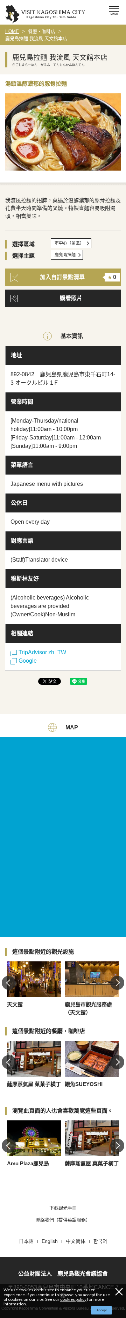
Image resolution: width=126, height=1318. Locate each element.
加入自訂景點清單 (78, 277)
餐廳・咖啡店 (41, 31)
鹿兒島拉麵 (65, 254)
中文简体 (75, 1241)
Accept (102, 1310)
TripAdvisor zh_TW (42, 652)
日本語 (26, 1241)
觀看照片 (71, 298)
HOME (12, 31)
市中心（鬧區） (69, 243)
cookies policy (73, 1299)
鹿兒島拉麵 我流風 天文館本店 (36, 38)
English (50, 1241)
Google (28, 661)
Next (117, 983)
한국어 (100, 1241)
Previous (9, 983)
